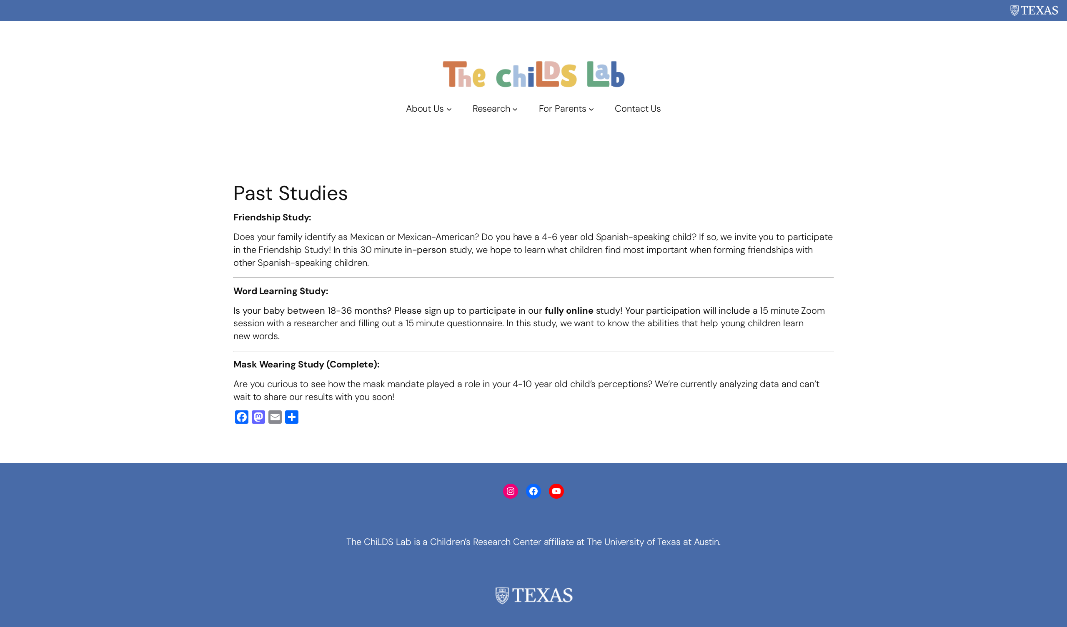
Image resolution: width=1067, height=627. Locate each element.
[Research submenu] (515, 109)
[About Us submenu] (449, 109)
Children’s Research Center (485, 542)
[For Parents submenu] (591, 109)
